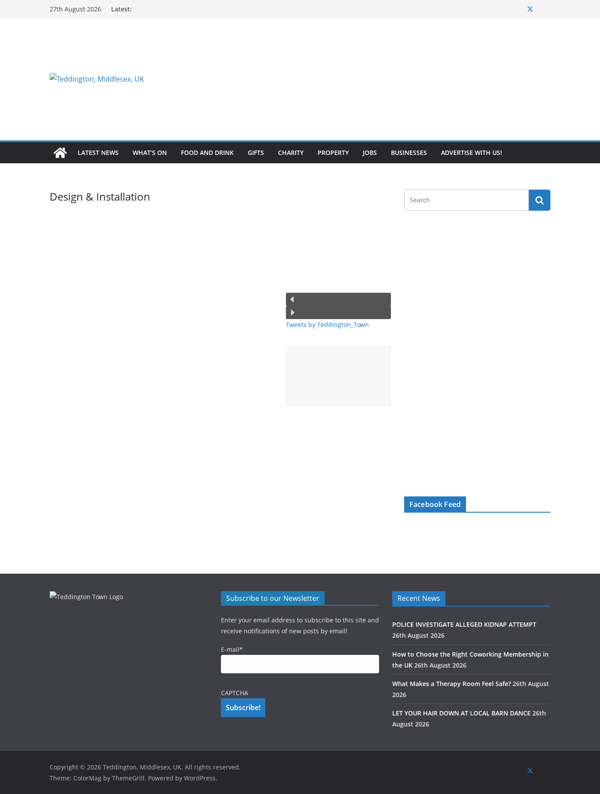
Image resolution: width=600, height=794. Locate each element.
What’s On (150, 152)
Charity (291, 152)
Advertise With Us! (471, 152)
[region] (407, 79)
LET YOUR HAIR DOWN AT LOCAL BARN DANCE (461, 713)
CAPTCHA (234, 693)
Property (333, 152)
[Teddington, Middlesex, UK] (60, 152)
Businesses (409, 152)
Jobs (370, 152)
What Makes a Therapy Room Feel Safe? (451, 683)
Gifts (256, 152)
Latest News (98, 152)
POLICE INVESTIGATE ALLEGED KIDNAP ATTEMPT (464, 624)
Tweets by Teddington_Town (327, 324)
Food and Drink (207, 152)
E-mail (232, 649)
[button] (338, 299)
